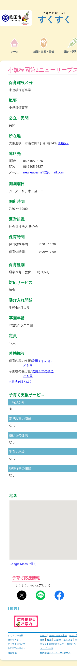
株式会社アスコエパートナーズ (55, 652)
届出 (42, 639)
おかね (57, 639)
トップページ (46, 648)
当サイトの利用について (52, 643)
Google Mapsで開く (23, 564)
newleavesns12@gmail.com (43, 172)
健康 (49, 639)
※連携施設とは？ (20, 381)
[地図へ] (63, 143)
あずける (68, 639)
